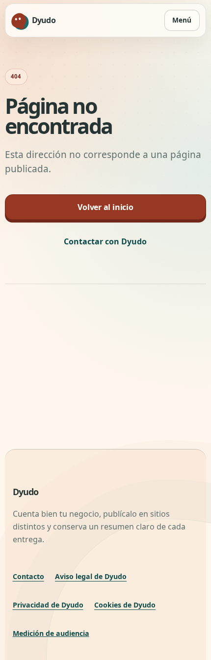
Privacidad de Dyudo (48, 604)
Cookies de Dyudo (125, 604)
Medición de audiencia (51, 633)
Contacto (28, 576)
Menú (181, 20)
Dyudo (26, 492)
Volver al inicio (105, 207)
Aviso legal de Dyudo (91, 576)
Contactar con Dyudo (105, 241)
